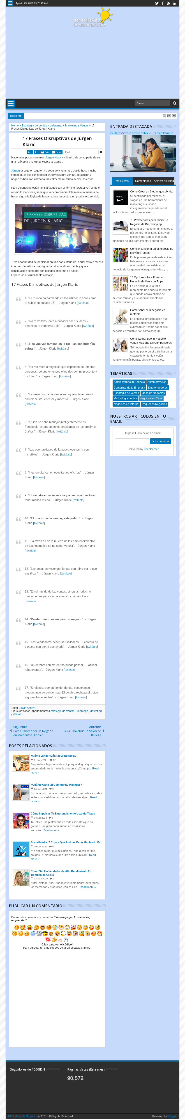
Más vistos (122, 181)
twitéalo (83, 302)
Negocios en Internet (126, 404)
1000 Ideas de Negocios (23, 1116)
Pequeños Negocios (154, 404)
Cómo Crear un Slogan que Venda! (151, 191)
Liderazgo (82, 711)
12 (54, 760)
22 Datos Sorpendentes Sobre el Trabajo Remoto (141, 133)
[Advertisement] (93, 62)
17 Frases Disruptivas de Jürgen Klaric (57, 141)
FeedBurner (151, 449)
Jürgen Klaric (53, 157)
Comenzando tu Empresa (129, 387)
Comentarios (143, 181)
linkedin (174, 3)
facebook (163, 3)
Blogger (172, 1116)
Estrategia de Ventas (61, 711)
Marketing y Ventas (125, 398)
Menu (10, 3)
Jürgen (15, 170)
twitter (157, 3)
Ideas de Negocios (153, 393)
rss (168, 3)
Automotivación (157, 382)
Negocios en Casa (151, 398)
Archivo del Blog (164, 181)
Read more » (51, 830)
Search (174, 103)
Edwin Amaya (27, 707)
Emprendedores (158, 387)
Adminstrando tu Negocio (129, 382)
